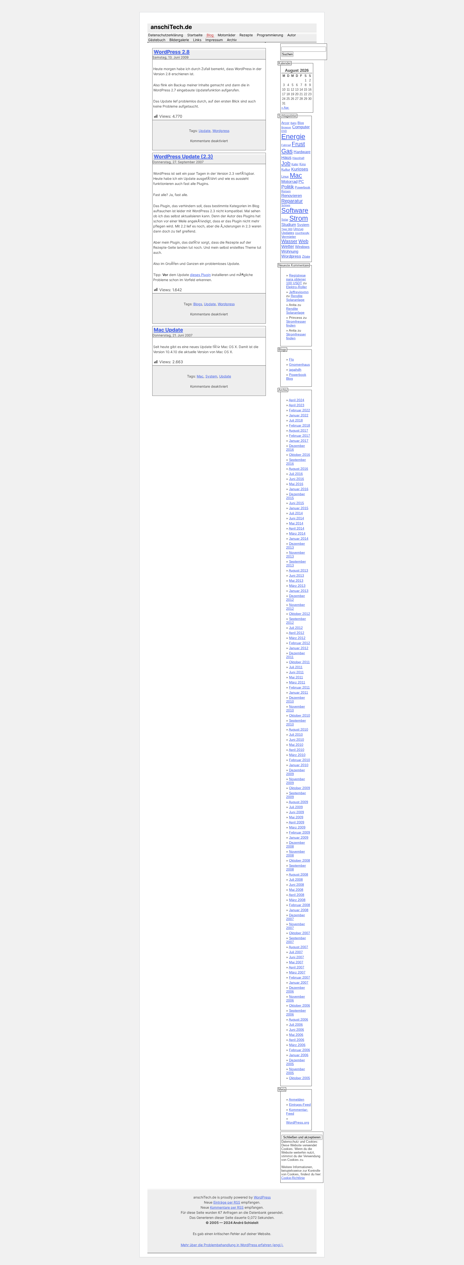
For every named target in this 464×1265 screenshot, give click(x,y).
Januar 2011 (298, 692)
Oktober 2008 (299, 860)
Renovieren (291, 195)
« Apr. (285, 107)
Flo (291, 359)
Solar (284, 219)
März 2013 (297, 586)
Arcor (285, 123)
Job (285, 163)
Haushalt (298, 158)
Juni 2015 (296, 503)
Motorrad (289, 181)
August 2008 (298, 874)
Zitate (306, 256)
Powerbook (302, 187)
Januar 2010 (298, 765)
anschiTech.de (171, 26)
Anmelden (296, 1099)
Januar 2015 (298, 508)
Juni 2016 (296, 479)
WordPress (262, 1197)
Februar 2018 (299, 425)
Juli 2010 (296, 734)
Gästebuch (156, 40)
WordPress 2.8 (172, 52)
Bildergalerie (179, 40)
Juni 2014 (296, 518)
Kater (294, 164)
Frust (298, 144)
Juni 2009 (296, 812)
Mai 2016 (296, 484)
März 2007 (297, 972)
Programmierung (270, 35)
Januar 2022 (298, 415)
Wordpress (220, 131)
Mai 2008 (296, 890)
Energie (293, 136)
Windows (302, 247)
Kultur (285, 169)
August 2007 (298, 947)
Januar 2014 (298, 538)
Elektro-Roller (296, 287)
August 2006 (298, 1019)
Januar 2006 (298, 1055)
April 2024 (296, 400)
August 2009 (298, 802)
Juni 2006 (296, 1030)
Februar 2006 (299, 1050)
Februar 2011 (299, 687)
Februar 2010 (299, 760)
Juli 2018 (296, 420)
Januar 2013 (298, 591)
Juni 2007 (296, 957)
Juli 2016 (296, 474)
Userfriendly (302, 233)
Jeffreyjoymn (299, 292)
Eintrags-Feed (300, 1104)
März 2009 (297, 827)
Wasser (289, 241)
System (211, 376)
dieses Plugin (200, 275)
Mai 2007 (296, 962)
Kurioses (299, 169)
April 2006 (296, 1040)
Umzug (298, 229)
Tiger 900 (286, 229)
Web (303, 241)
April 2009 (296, 822)
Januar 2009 (298, 837)
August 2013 (298, 570)
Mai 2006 (296, 1035)
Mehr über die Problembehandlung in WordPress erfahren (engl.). (232, 1245)
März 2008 (297, 900)
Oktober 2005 (299, 1078)
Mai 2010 (296, 745)
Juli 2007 (296, 952)
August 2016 (298, 469)
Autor (291, 35)
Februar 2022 (299, 410)
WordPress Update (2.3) (183, 156)
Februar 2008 (299, 905)
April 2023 (296, 405)
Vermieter (288, 237)
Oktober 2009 (299, 788)
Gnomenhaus (299, 364)
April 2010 (296, 750)
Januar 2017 (298, 441)
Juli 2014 (296, 513)
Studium (288, 224)
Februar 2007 (299, 977)
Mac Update (168, 330)
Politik (287, 186)
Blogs (197, 304)
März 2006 (297, 1045)
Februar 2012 (299, 643)
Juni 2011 (296, 672)
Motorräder (226, 35)
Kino (302, 164)
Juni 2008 (296, 885)
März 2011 (297, 682)
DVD (284, 131)
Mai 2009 (296, 817)
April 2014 (296, 528)
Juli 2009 (296, 807)
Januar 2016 (298, 489)
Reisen (286, 191)
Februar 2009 (299, 832)
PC (301, 182)
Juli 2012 (296, 628)
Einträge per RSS (226, 1202)
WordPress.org (297, 1122)
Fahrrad (286, 145)
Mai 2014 (296, 523)
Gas (287, 151)
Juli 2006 (296, 1024)
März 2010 (297, 755)
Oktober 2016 (299, 455)
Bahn (293, 123)
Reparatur (292, 201)
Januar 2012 (298, 648)
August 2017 (298, 430)
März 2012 (297, 638)
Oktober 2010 (299, 715)
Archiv (232, 40)
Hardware (302, 152)
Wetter (287, 246)
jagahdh (295, 369)
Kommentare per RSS (227, 1207)
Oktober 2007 (299, 933)
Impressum (214, 40)
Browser (286, 127)
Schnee (285, 205)
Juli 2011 (296, 667)
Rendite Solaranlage (295, 298)
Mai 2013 (296, 580)
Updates (287, 233)
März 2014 (297, 533)
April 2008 (296, 895)
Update (204, 131)
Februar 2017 (299, 435)
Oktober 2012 (299, 614)
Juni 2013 (296, 575)
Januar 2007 (298, 982)
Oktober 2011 (299, 662)
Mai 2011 (296, 677)
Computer (301, 127)
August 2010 (298, 729)
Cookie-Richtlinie (293, 1178)
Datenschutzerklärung (165, 35)
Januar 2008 (298, 910)
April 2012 (296, 633)
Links (197, 40)
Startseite (195, 35)
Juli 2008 (296, 879)
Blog (210, 35)
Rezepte (246, 35)
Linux (285, 176)
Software (294, 210)
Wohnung (289, 251)
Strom (298, 218)
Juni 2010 (296, 740)
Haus (286, 157)
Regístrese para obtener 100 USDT (296, 279)
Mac (200, 376)
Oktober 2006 (299, 1005)
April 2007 (296, 967)
